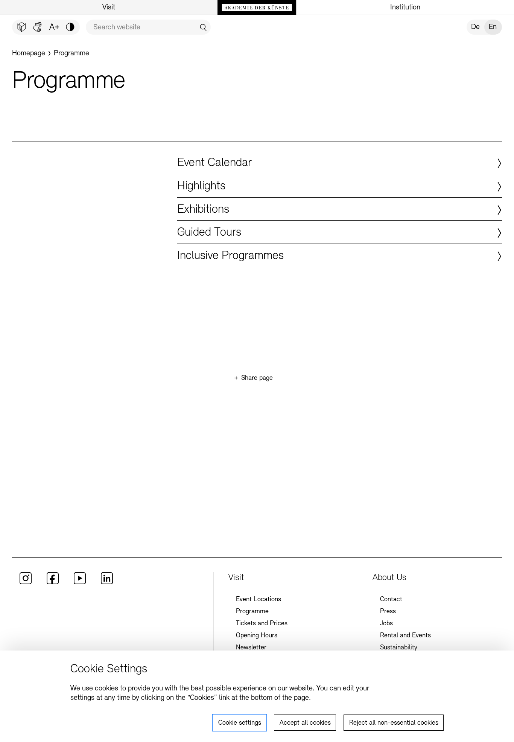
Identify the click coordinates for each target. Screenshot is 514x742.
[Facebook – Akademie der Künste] (53, 582)
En (493, 27)
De (475, 27)
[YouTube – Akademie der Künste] (80, 582)
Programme (252, 611)
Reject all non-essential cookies (393, 723)
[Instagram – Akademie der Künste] (26, 582)
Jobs (386, 623)
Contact (391, 599)
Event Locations (258, 599)
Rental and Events (405, 635)
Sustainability (398, 647)
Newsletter (251, 647)
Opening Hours (256, 635)
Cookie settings (239, 723)
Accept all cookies (305, 723)
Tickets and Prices (261, 623)
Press (388, 611)
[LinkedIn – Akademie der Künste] (107, 582)
